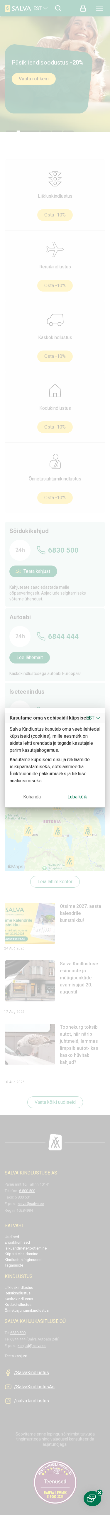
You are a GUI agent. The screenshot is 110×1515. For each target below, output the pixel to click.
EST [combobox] (90, 718)
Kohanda (32, 797)
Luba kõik (77, 797)
